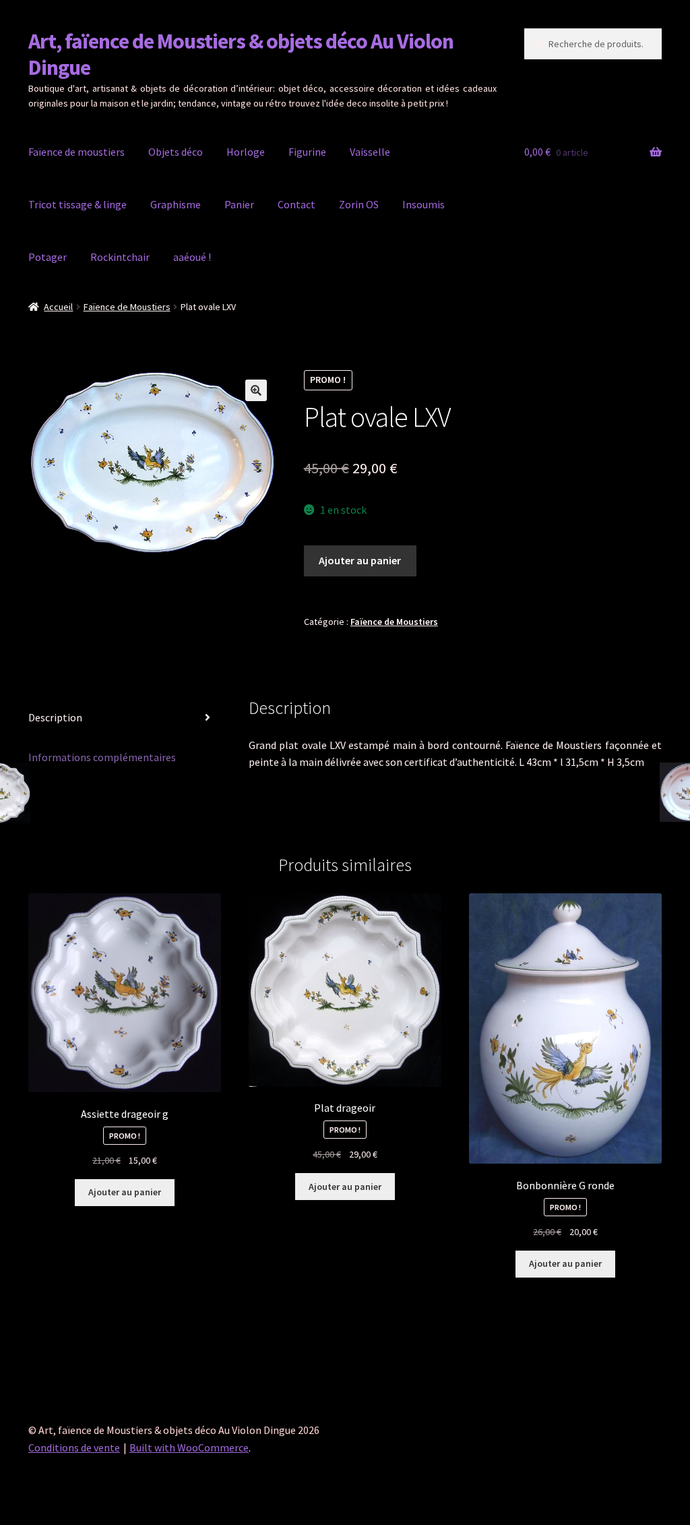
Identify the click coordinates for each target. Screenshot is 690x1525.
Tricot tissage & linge (77, 204)
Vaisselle (370, 151)
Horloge (245, 151)
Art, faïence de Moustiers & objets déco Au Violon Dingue (240, 54)
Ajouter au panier (360, 560)
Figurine (307, 151)
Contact (296, 204)
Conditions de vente (74, 1447)
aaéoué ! (192, 257)
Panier (239, 204)
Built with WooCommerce (189, 1447)
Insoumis (423, 204)
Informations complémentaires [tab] (102, 757)
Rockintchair (120, 257)
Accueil (58, 307)
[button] (256, 390)
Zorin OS (359, 204)
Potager (47, 257)
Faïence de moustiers (76, 151)
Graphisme (175, 204)
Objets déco (175, 151)
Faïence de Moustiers (127, 307)
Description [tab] (55, 717)
